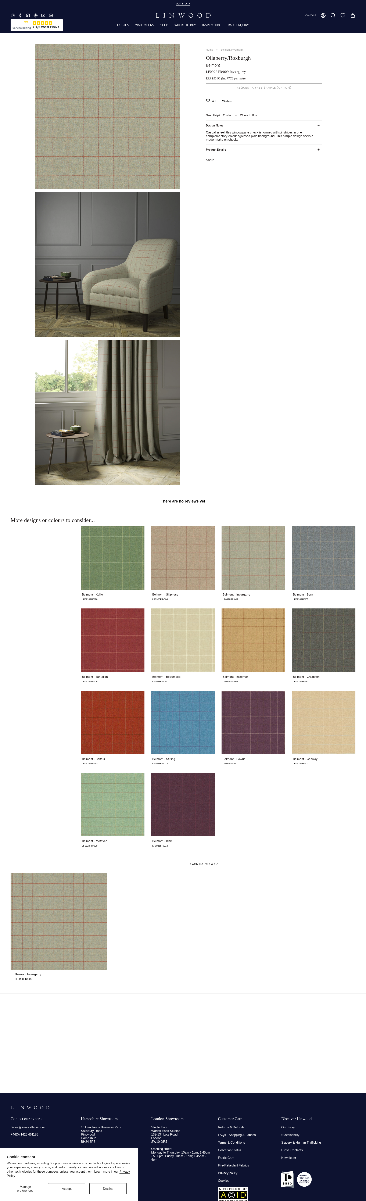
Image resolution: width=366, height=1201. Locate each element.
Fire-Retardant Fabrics (233, 1165)
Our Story (288, 1127)
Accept (67, 1188)
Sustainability (290, 1135)
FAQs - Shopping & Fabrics (237, 1135)
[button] (333, 15)
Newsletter (288, 1157)
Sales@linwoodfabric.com (29, 1127)
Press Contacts (292, 1150)
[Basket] (353, 15)
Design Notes (214, 125)
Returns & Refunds (231, 1127)
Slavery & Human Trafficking (301, 1142)
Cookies (223, 1180)
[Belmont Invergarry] (59, 921)
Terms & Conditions (231, 1142)
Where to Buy (248, 115)
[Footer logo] (30, 1107)
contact (310, 15)
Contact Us (230, 115)
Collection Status (229, 1150)
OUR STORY (183, 3)
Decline (108, 1188)
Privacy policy (227, 1173)
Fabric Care (226, 1157)
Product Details (216, 149)
